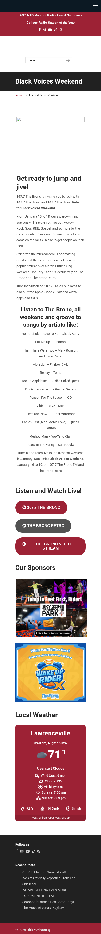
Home (19, 95)
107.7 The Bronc (48, 46)
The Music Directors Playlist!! (43, 908)
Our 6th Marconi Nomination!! (44, 872)
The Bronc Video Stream (53, 546)
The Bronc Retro (45, 526)
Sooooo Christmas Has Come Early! (48, 902)
